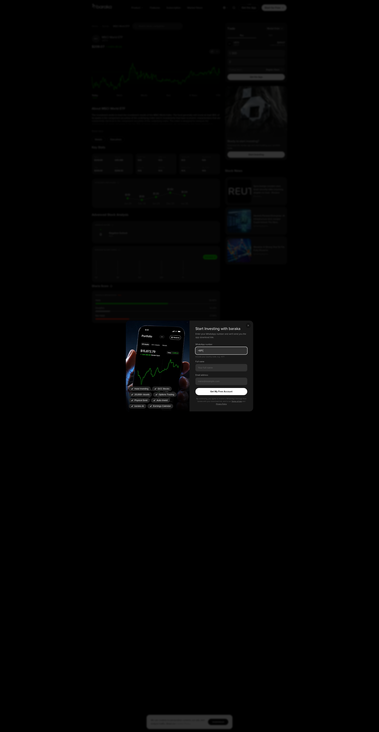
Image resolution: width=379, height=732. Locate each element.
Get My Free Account (221, 391)
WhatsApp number (203, 344)
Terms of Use (237, 401)
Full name (199, 361)
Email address (201, 375)
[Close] (248, 325)
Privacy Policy (221, 404)
